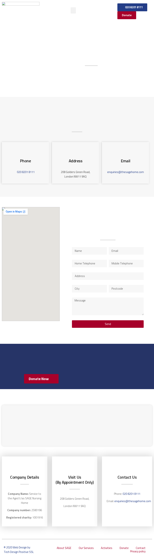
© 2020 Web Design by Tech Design (17, 549)
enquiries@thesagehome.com (125, 172)
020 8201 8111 (26, 172)
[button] (73, 10)
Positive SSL (26, 552)
